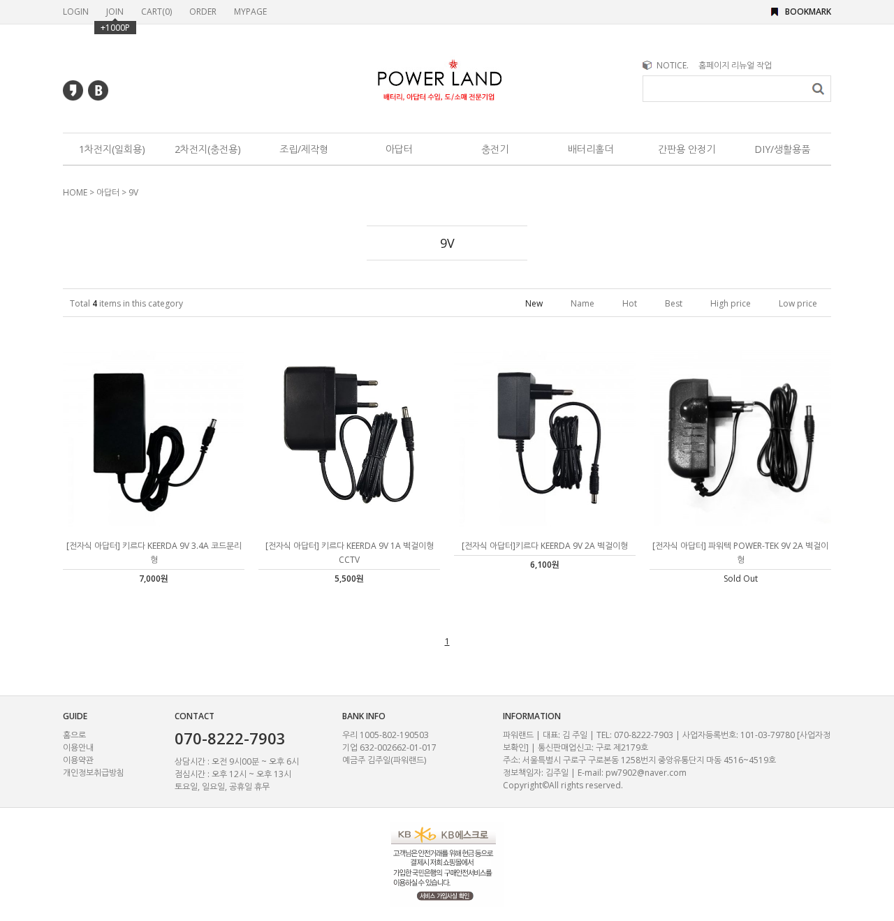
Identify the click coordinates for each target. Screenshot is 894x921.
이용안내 (78, 747)
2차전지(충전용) (208, 149)
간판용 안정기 (686, 149)
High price (730, 303)
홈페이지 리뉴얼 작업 (735, 65)
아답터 (399, 149)
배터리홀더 (590, 149)
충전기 (494, 149)
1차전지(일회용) (112, 149)
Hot (629, 303)
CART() (156, 11)
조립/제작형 (303, 149)
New (534, 303)
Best (673, 303)
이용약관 (78, 760)
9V (133, 192)
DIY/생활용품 (782, 149)
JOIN (115, 11)
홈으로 (74, 735)
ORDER (203, 11)
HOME (75, 192)
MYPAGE (250, 11)
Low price (798, 303)
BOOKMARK (808, 11)
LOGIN (76, 11)
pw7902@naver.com (646, 773)
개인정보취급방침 (93, 773)
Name (582, 303)
